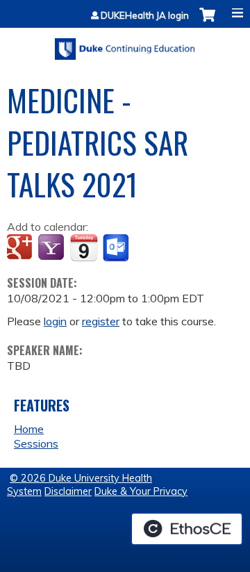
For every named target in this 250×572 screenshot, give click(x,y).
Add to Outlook (117, 248)
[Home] (125, 44)
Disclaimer (68, 491)
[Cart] (207, 21)
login (55, 321)
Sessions (36, 443)
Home (29, 429)
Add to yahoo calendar (52, 248)
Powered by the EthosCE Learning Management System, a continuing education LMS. (187, 529)
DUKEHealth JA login (145, 15)
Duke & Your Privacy (141, 491)
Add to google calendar (21, 248)
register (100, 321)
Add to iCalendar (83, 247)
